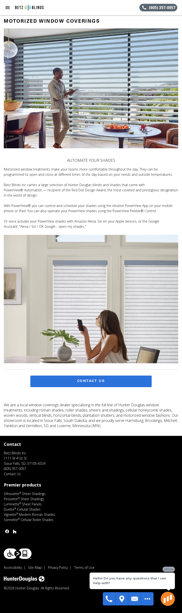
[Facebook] (7, 531)
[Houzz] (14, 531)
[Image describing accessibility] (18, 553)
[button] (7, 7)
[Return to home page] (29, 7)
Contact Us (91, 381)
